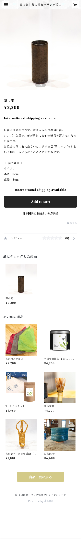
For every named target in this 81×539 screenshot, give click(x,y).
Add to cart (40, 202)
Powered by (36, 501)
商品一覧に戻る (40, 477)
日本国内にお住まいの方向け (40, 213)
